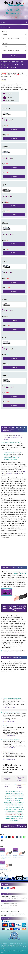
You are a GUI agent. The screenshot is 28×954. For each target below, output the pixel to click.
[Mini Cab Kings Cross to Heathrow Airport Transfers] (6, 851)
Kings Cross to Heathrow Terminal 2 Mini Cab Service (13, 437)
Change (3, 79)
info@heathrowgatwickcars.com (9, 903)
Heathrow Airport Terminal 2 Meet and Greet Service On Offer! (14, 608)
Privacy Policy (23, 898)
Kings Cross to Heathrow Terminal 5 (20, 778)
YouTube (10, 888)
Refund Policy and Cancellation (10, 898)
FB (2, 888)
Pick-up (4, 32)
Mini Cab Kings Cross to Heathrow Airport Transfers (5, 857)
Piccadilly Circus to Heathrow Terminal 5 (21, 785)
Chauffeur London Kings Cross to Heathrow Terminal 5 (5, 869)
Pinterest (13, 888)
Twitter (5, 888)
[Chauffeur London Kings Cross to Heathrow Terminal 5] (6, 864)
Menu (3, 22)
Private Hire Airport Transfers (14, 826)
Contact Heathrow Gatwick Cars (9, 896)
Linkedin (8, 888)
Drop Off (4, 43)
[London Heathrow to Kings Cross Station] (19, 851)
